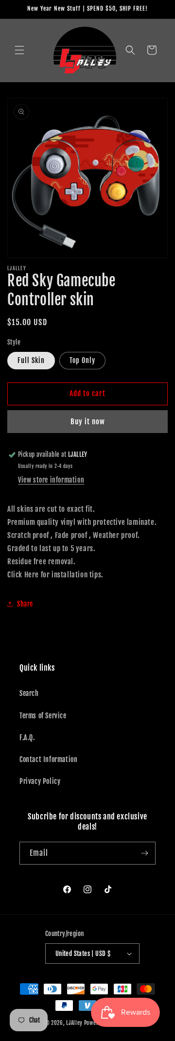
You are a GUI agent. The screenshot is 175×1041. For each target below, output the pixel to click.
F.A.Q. (27, 737)
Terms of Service (43, 715)
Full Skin (31, 360)
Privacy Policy (39, 781)
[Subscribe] (144, 853)
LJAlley (74, 1023)
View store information (51, 480)
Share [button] (25, 604)
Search (29, 693)
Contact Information (48, 759)
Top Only (82, 360)
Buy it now (87, 421)
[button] (19, 50)
